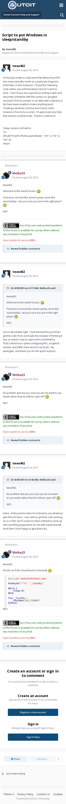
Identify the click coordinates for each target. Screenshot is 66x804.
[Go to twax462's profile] (6, 68)
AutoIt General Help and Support (40, 52)
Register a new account (33, 712)
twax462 (11, 49)
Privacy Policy (25, 794)
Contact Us (43, 794)
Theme (7, 794)
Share (16, 759)
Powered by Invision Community (33, 798)
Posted (25, 70)
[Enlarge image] (39, 191)
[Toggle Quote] (8, 288)
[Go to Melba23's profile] (6, 175)
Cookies (58, 794)
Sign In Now (33, 737)
